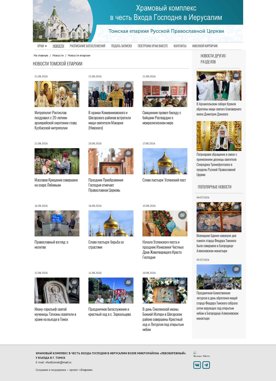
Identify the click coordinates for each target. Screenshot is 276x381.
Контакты (180, 46)
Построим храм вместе (153, 46)
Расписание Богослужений (87, 46)
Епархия (86, 370)
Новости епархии (79, 55)
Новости (58, 46)
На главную (41, 55)
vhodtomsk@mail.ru (58, 362)
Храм (40, 46)
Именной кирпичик (205, 46)
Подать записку (121, 46)
